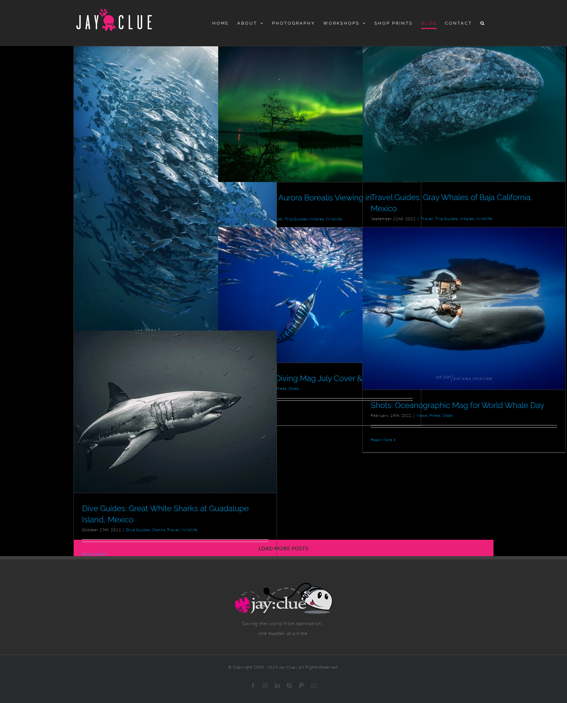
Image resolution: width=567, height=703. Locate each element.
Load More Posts (283, 548)
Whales (316, 218)
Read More (381, 439)
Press (435, 415)
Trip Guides (296, 218)
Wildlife (334, 218)
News (422, 415)
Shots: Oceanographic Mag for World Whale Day (457, 405)
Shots (293, 388)
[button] (482, 23)
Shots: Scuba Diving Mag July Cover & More (304, 378)
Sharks (158, 529)
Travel (276, 218)
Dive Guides (138, 529)
